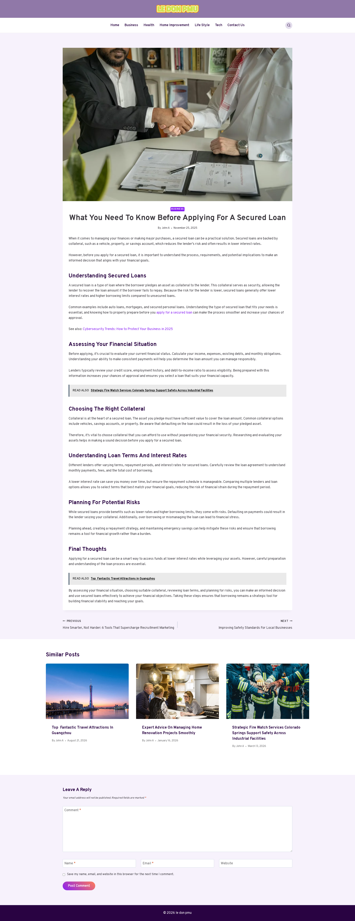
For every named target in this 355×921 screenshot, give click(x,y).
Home (114, 25)
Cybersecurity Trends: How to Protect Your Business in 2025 (128, 329)
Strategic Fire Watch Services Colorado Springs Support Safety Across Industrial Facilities (266, 733)
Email (148, 863)
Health (148, 25)
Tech (218, 25)
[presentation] (87, 691)
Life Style (202, 25)
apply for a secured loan (174, 313)
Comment (72, 810)
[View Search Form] (288, 25)
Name (70, 863)
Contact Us (236, 25)
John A (166, 228)
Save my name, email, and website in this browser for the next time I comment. (120, 874)
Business (131, 25)
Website (227, 863)
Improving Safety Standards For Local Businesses (255, 624)
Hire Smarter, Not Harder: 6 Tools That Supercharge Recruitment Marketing (118, 624)
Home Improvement (174, 25)
